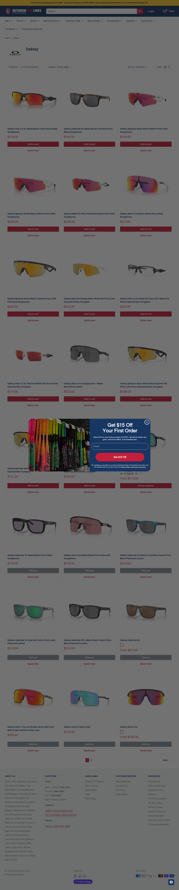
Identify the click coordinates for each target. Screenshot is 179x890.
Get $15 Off (119, 457)
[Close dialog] (147, 422)
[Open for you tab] (171, 882)
